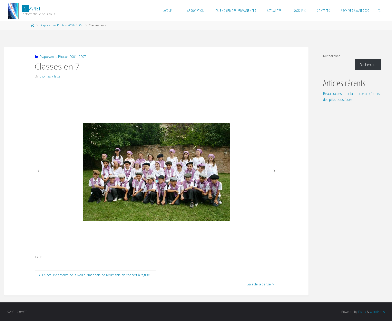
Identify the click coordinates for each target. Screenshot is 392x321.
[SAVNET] (13, 10)
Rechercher (331, 56)
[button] (274, 171)
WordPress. (377, 312)
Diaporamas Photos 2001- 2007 (61, 25)
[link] (379, 10)
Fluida (361, 312)
